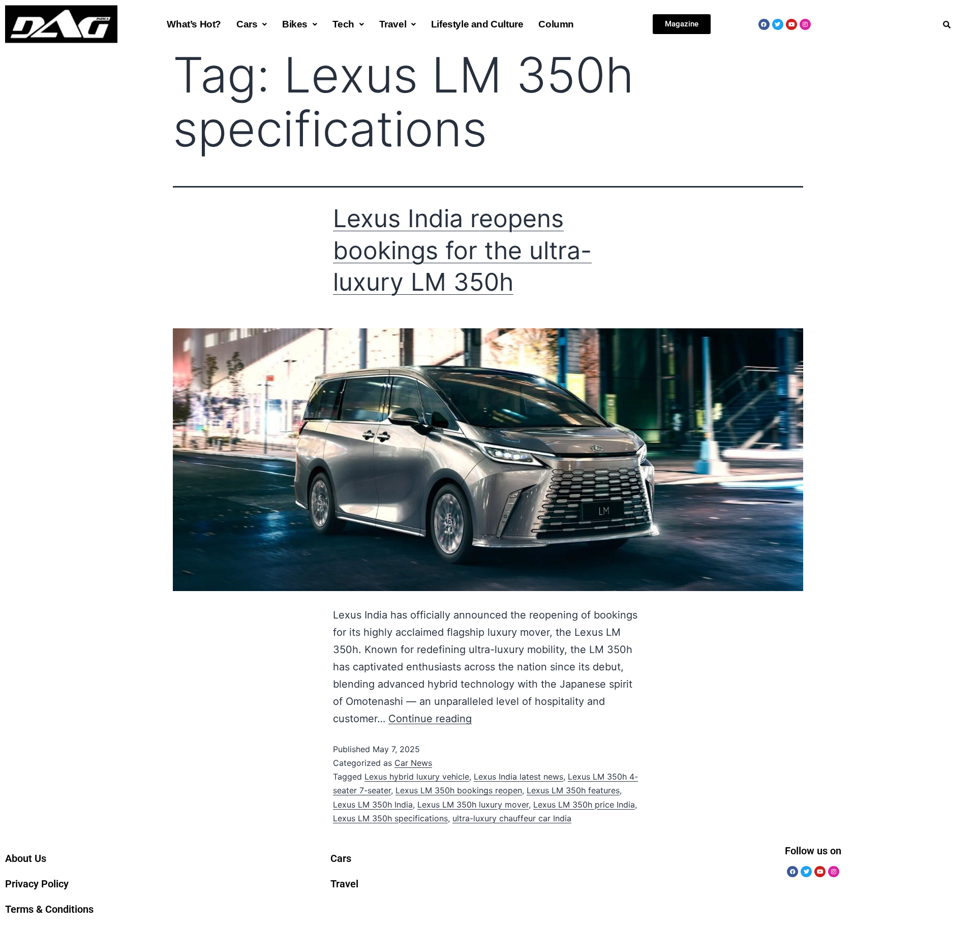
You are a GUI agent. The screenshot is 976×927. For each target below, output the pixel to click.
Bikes (295, 24)
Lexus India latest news (518, 776)
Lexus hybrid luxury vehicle (416, 776)
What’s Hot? (194, 24)
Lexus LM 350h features (573, 790)
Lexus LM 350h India (373, 804)
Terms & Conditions (49, 909)
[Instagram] (805, 24)
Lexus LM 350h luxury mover (473, 804)
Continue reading (430, 719)
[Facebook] (764, 24)
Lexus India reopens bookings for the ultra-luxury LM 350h (462, 250)
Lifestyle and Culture (477, 24)
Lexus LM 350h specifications (390, 818)
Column (556, 24)
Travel (393, 24)
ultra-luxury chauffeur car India (511, 818)
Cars (246, 24)
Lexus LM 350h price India (584, 804)
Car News (413, 763)
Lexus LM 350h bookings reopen (458, 790)
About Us (25, 858)
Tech (343, 24)
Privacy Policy (37, 884)
